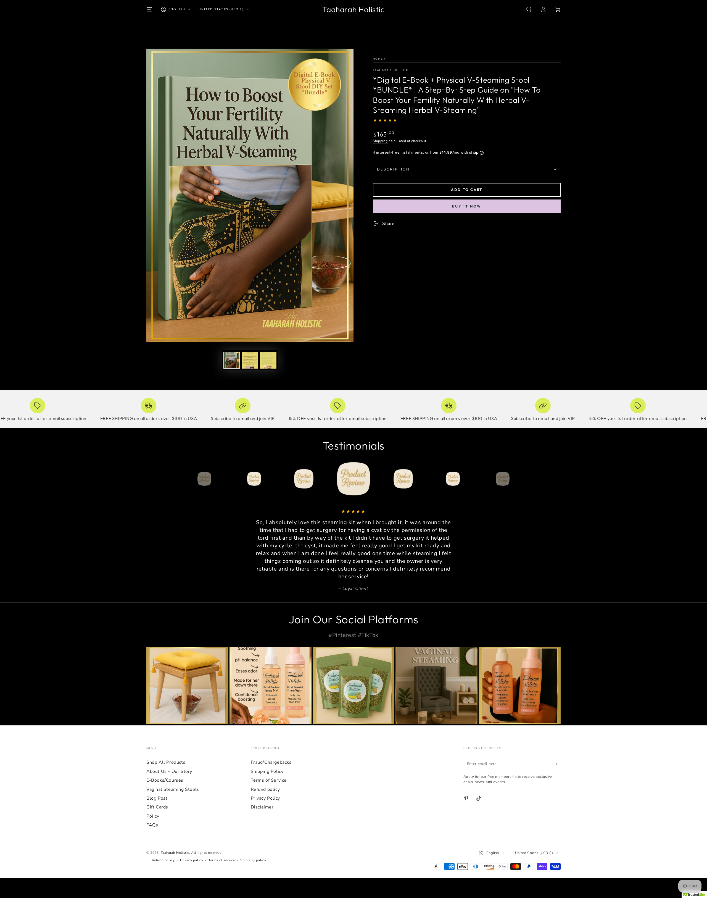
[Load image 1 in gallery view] (231, 360)
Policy (152, 816)
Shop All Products (165, 762)
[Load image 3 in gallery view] (268, 360)
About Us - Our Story (169, 771)
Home (378, 59)
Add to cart (466, 189)
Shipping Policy (267, 771)
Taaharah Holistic (390, 70)
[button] (529, 9)
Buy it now (466, 206)
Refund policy (265, 789)
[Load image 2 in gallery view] (250, 360)
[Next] (515, 478)
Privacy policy (191, 860)
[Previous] (191, 478)
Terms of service (222, 860)
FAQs (152, 825)
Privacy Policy (265, 798)
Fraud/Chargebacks (271, 762)
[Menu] (149, 9)
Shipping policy (253, 860)
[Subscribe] (557, 764)
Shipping (380, 141)
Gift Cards (157, 807)
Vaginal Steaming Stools (172, 789)
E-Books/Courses (164, 780)
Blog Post (156, 798)
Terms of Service (269, 780)
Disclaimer (262, 807)
